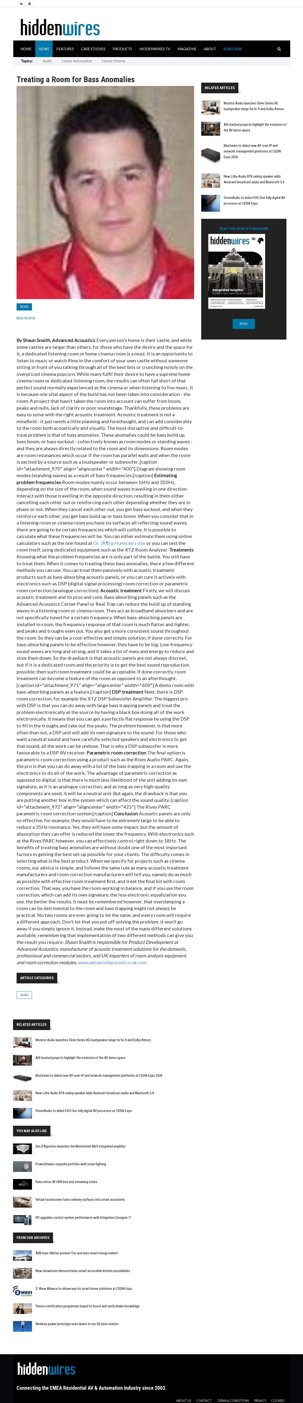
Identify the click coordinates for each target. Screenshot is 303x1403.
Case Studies (93, 49)
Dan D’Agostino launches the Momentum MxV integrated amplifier (80, 1146)
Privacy (260, 1401)
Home (26, 49)
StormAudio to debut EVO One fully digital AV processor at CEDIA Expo (84, 1111)
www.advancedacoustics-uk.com (112, 962)
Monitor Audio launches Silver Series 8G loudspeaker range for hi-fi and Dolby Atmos (93, 1040)
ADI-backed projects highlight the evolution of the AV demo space (80, 1058)
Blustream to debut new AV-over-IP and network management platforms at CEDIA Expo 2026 (99, 1075)
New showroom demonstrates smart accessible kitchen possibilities (83, 1271)
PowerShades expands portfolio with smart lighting (71, 1164)
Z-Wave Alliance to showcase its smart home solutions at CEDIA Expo (84, 1288)
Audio (47, 60)
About (210, 49)
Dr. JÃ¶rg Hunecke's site (119, 543)
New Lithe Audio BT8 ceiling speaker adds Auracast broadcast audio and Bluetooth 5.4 (95, 1093)
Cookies (277, 1401)
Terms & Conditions (233, 1401)
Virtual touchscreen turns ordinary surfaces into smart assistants (80, 1199)
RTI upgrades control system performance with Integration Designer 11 (84, 1217)
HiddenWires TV (154, 49)
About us (183, 1401)
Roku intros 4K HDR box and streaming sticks (67, 1182)
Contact (204, 1401)
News (44, 49)
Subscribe (232, 49)
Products (122, 49)
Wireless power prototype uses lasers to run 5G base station (77, 1324)
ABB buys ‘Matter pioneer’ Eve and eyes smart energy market (77, 1253)
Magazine (187, 49)
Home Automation (77, 60)
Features (65, 49)
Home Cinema (113, 60)
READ (244, 324)
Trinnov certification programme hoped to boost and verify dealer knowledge (88, 1306)
